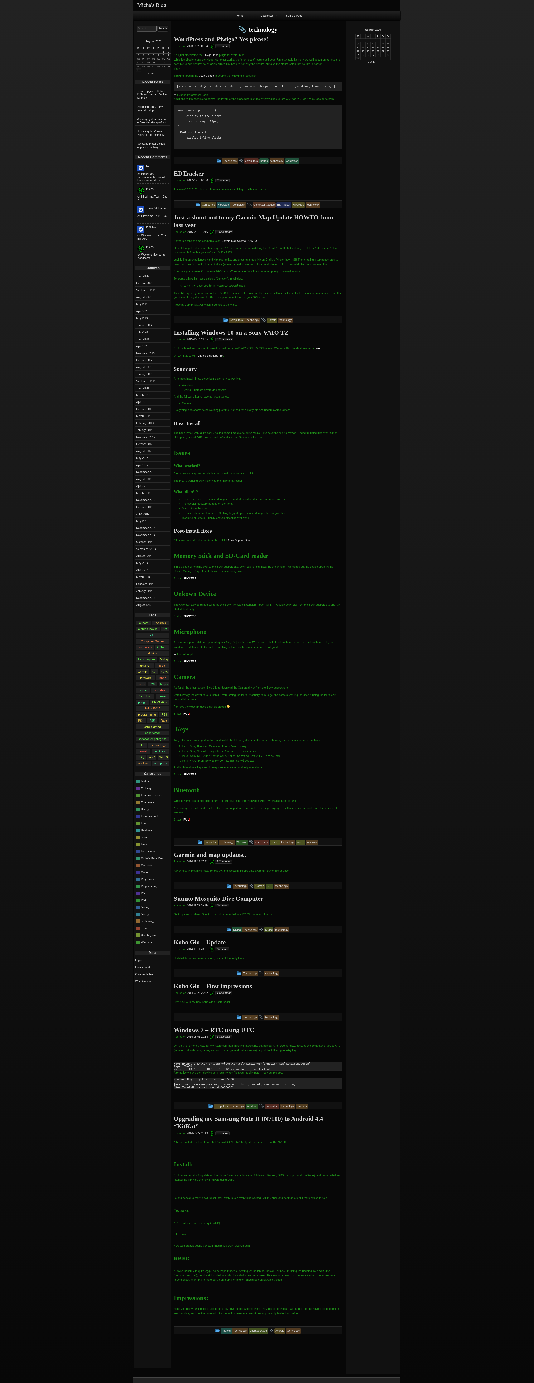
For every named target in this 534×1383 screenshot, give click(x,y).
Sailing (145, 907)
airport (143, 622)
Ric (148, 166)
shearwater (152, 733)
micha (150, 188)
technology (158, 745)
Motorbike (147, 865)
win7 (152, 757)
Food (144, 823)
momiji (143, 690)
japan (162, 677)
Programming (149, 886)
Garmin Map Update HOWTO (239, 240)
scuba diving (152, 726)
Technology (148, 921)
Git (154, 671)
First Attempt (185, 654)
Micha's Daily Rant (152, 858)
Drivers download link (210, 355)
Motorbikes (267, 16)
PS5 (152, 720)
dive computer (146, 659)
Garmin (142, 671)
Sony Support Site (239, 540)
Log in (138, 960)
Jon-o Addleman (156, 208)
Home (239, 16)
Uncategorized (149, 935)
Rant (164, 720)
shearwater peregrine (152, 739)
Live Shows (148, 851)
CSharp (162, 647)
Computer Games (152, 641)
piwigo (142, 702)
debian (152, 653)
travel (143, 751)
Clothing (146, 788)
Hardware (145, 677)
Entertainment (149, 816)
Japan (144, 837)
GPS (164, 671)
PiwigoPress (210, 55)
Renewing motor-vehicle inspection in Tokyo (151, 145)
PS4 (141, 720)
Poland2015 (152, 708)
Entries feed (142, 967)
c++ (152, 635)
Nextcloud (145, 696)
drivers (144, 665)
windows (143, 763)
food (162, 665)
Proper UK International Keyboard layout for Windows (151, 177)
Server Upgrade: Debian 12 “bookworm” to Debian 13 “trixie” (152, 94)
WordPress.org (144, 981)
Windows (146, 942)
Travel (145, 928)
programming (147, 714)
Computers (147, 802)
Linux (141, 684)
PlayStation (159, 702)
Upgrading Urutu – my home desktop (150, 108)
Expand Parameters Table (192, 94)
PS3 (164, 714)
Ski (141, 745)
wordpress (161, 763)
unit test (160, 751)
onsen (163, 696)
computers (145, 647)
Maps (164, 684)
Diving (164, 659)
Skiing (145, 914)
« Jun (371, 61)
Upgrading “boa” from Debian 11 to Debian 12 (151, 133)
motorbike (160, 690)
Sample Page (294, 16)
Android (161, 622)
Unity (140, 757)
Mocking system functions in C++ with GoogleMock (153, 121)
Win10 (163, 757)
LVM (152, 684)
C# (165, 629)
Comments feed (144, 974)
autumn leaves (147, 629)
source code (206, 75)
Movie (144, 872)
